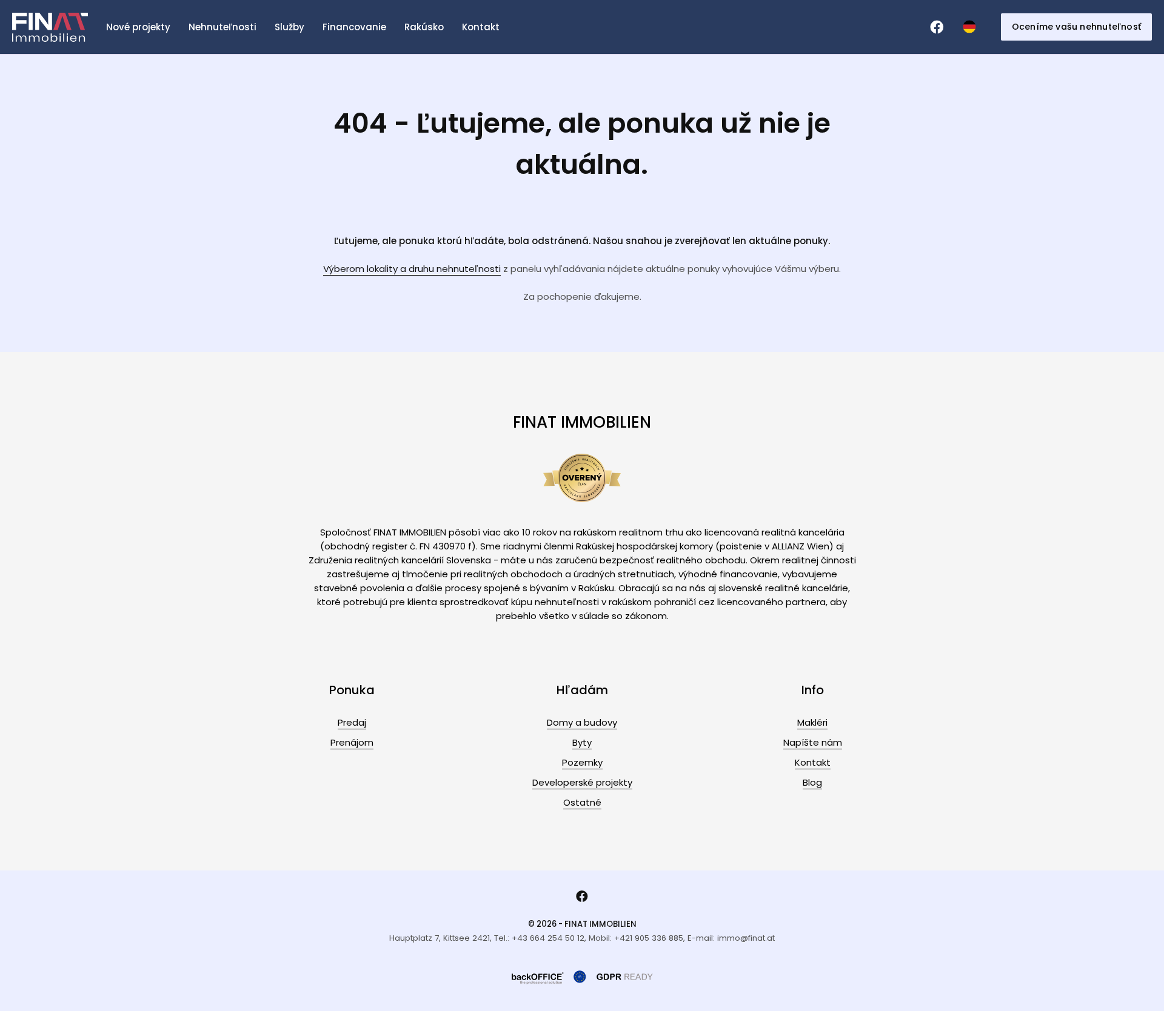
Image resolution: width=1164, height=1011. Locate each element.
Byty (582, 742)
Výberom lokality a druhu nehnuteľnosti (412, 268)
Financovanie (354, 27)
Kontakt (481, 27)
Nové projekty (138, 27)
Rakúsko (424, 27)
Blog (812, 782)
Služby (289, 27)
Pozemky (582, 762)
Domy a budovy (582, 722)
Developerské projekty (582, 782)
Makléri (812, 722)
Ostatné (582, 802)
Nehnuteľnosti (222, 27)
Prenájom (351, 742)
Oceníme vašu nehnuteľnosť (1076, 27)
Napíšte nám (812, 742)
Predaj (352, 722)
